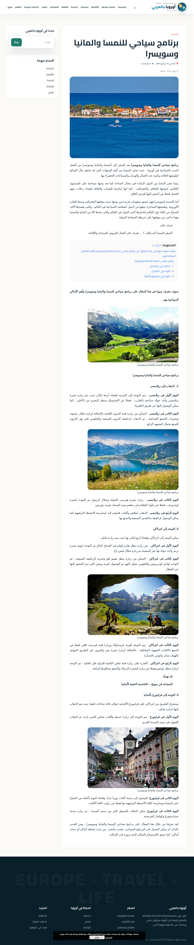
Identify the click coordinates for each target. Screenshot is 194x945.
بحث (16, 42)
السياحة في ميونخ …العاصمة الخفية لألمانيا (146, 684)
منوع (10, 7)
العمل (44, 7)
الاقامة (65, 7)
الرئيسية (122, 7)
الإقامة (50, 86)
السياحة (84, 7)
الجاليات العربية (31, 7)
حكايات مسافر (108, 7)
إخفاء (156, 245)
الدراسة (74, 7)
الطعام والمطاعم (126, 927)
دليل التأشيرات (128, 921)
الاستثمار (54, 7)
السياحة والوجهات (126, 915)
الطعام (18, 7)
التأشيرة (95, 7)
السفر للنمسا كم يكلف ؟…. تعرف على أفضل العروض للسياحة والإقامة (130, 232)
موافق (97, 937)
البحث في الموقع (38, 927)
